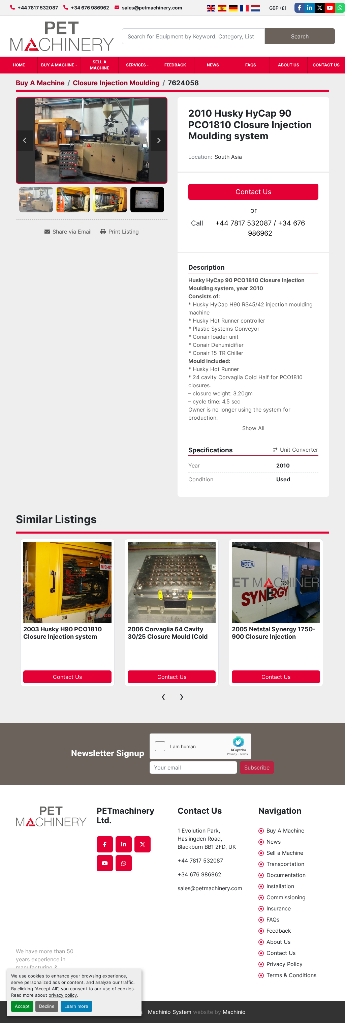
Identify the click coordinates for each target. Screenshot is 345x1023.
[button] (59, 65)
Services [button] (136, 64)
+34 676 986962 (90, 7)
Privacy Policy (284, 964)
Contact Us (326, 64)
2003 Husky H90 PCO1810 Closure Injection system (62, 633)
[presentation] (163, 696)
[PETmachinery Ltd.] (51, 816)
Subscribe (257, 767)
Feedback (175, 64)
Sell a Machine (99, 64)
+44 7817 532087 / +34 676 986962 (260, 228)
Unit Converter (299, 449)
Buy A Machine (57, 64)
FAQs (250, 64)
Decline (47, 1006)
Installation (280, 886)
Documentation (286, 875)
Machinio (234, 1012)
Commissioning (286, 897)
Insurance (278, 908)
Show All (253, 428)
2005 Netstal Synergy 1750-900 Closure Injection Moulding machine (273, 637)
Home (19, 64)
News (213, 64)
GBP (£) (277, 8)
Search (300, 36)
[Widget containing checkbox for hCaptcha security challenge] (200, 746)
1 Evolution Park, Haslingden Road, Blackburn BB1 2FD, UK (207, 838)
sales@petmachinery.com (152, 7)
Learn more (76, 1006)
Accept (22, 1006)
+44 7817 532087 (38, 7)
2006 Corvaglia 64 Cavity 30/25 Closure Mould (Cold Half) (168, 637)
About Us (288, 64)
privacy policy (63, 995)
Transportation (285, 864)
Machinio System (169, 1012)
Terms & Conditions (291, 975)
